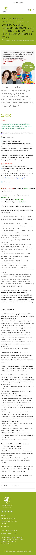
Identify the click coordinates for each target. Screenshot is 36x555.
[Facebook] (2, 511)
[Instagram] (5, 511)
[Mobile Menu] (33, 10)
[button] (32, 52)
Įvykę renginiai (15, 485)
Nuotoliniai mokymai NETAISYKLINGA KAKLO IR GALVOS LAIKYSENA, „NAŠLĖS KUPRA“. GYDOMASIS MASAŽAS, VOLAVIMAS (16, 256)
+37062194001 (19, 2)
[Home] (2, 40)
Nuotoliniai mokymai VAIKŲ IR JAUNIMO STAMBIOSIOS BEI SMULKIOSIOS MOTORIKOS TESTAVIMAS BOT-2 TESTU (18, 219)
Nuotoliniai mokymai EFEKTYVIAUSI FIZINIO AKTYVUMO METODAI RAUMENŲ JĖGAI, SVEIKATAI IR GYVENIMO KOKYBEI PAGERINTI (17, 226)
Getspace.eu (28, 551)
